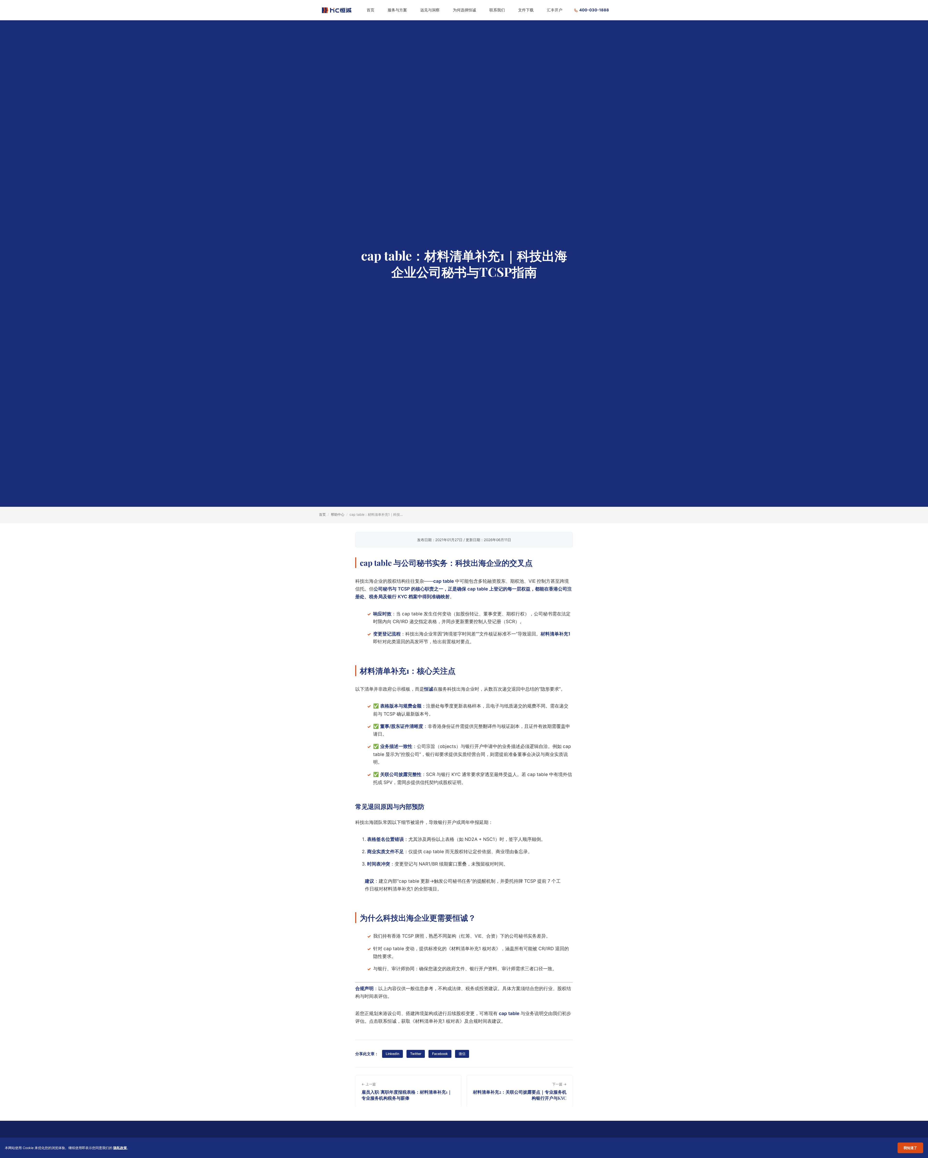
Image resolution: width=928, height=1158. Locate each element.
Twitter (415, 1054)
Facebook (440, 1054)
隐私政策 (120, 1148)
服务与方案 (397, 9)
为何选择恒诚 (464, 9)
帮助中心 (337, 514)
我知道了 (910, 1148)
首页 (370, 9)
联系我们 (497, 9)
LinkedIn (392, 1054)
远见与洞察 (430, 9)
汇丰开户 (554, 9)
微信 (462, 1054)
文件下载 (526, 9)
